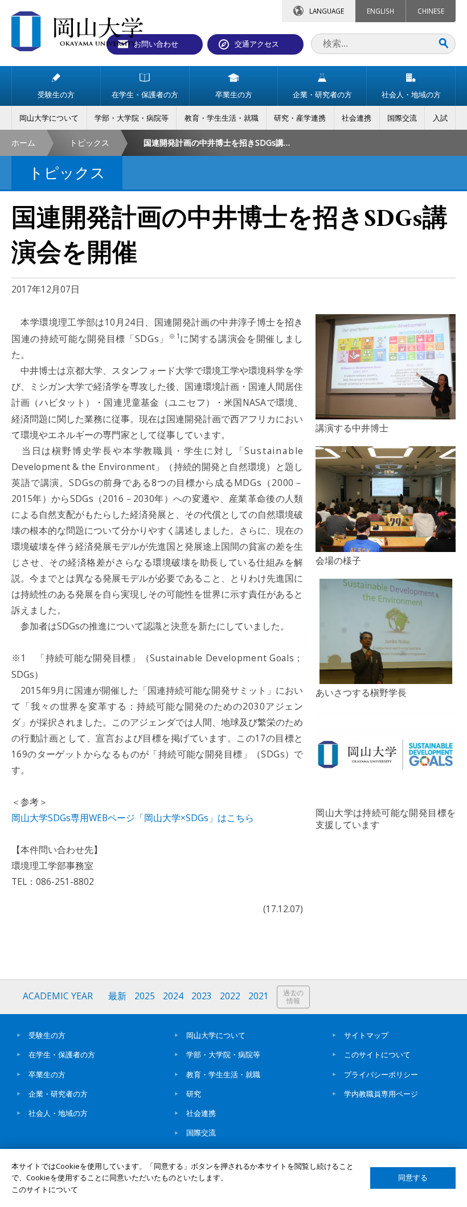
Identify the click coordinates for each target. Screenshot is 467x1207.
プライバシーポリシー (381, 1074)
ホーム (23, 142)
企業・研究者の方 (58, 1094)
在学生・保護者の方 (61, 1054)
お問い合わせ (156, 44)
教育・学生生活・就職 (223, 1074)
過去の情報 (293, 997)
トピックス (89, 142)
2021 (258, 996)
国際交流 (201, 1132)
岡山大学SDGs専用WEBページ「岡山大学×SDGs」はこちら (132, 817)
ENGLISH (380, 10)
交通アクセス (257, 44)
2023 (201, 996)
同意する (413, 1177)
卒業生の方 (46, 1074)
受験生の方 (46, 1035)
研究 (193, 1094)
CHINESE (430, 10)
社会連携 (201, 1113)
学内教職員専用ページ (381, 1094)
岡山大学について (215, 1035)
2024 (173, 996)
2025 (144, 996)
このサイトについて (377, 1054)
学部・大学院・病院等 (223, 1054)
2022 (230, 996)
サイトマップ (366, 1035)
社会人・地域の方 (58, 1113)
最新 (117, 996)
